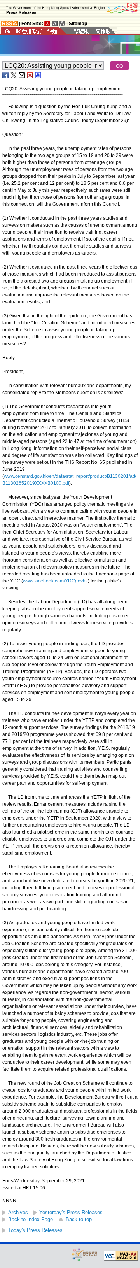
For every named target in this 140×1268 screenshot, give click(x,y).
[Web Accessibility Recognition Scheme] (85, 1254)
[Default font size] (47, 23)
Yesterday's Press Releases (71, 1212)
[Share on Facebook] (5, 75)
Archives (18, 1212)
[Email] (22, 75)
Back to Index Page (30, 1219)
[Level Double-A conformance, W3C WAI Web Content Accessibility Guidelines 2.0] (121, 1256)
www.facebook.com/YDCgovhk (55, 581)
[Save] (30, 75)
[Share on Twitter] (14, 75)
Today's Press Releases (35, 1230)
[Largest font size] (62, 23)
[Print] (38, 75)
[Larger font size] (55, 23)
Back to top (79, 1219)
